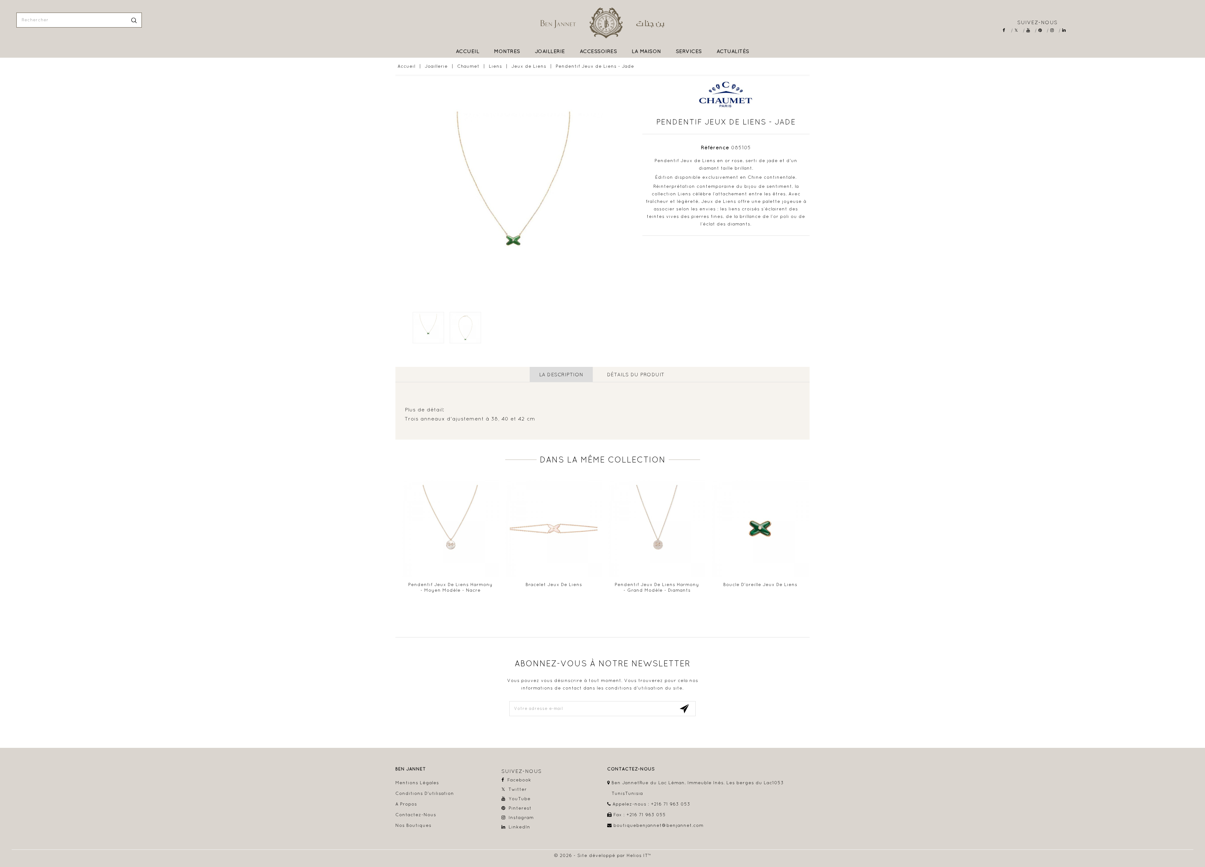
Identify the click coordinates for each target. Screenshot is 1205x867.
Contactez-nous (415, 814)
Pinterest (1042, 30)
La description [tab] (561, 374)
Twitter (1018, 30)
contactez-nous (631, 769)
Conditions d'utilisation (424, 793)
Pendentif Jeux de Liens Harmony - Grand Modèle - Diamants (657, 587)
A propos (406, 803)
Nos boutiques (413, 825)
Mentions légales (417, 782)
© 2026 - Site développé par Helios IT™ (602, 855)
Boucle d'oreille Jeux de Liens (760, 584)
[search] (134, 20)
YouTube (1030, 30)
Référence (715, 147)
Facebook (1006, 30)
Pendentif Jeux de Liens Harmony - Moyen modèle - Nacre (450, 587)
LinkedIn (1066, 30)
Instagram (1054, 30)
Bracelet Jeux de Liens (554, 584)
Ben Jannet (410, 769)
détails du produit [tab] (636, 374)
